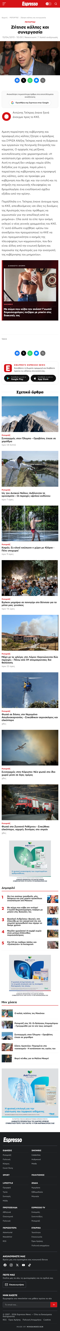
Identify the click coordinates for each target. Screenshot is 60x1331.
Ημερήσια (36, 1187)
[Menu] (4, 3)
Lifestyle (8, 1183)
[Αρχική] (13, 1140)
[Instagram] (11, 1265)
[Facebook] (17, 80)
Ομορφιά (7, 1187)
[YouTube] (23, 1265)
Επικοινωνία (37, 1237)
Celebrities (36, 1155)
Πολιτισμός (38, 1175)
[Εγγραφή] (53, 1304)
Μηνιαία (35, 1196)
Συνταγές (7, 1196)
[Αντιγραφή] (42, 80)
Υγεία (5, 1192)
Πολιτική (6, 1159)
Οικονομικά (8, 1216)
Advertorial (7, 1232)
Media (34, 1163)
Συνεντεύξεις (37, 1216)
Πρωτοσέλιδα (10, 1207)
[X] (17, 1265)
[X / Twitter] (23, 80)
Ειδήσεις (7, 1150)
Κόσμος (6, 1163)
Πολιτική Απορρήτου (32, 1320)
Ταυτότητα (36, 1232)
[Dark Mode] (48, 3)
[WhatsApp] (30, 80)
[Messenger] (36, 80)
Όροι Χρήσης (37, 1241)
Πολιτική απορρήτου (40, 1245)
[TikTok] (29, 1265)
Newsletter (7, 1237)
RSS (4, 1241)
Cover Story (8, 1168)
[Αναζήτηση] (55, 3)
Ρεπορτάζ (7, 1155)
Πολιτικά (6, 1221)
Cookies (47, 1320)
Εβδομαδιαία (37, 1192)
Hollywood (36, 1159)
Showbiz (36, 1150)
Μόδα (5, 1200)
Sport (6, 1175)
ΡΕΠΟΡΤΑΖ (30, 22)
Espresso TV (38, 1207)
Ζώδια (35, 1183)
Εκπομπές (36, 1212)
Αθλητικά (7, 1212)
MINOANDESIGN (35, 1327)
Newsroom (30, 37)
